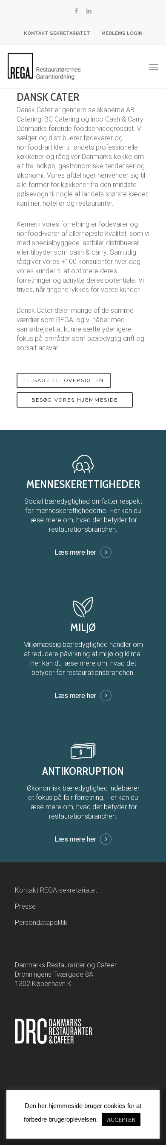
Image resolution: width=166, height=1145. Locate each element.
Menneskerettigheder (83, 484)
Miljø (83, 627)
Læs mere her (75, 552)
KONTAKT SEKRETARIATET (57, 33)
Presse (25, 906)
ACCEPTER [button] (121, 1119)
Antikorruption (83, 771)
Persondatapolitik (41, 922)
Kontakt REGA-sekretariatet (56, 890)
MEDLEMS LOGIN (122, 33)
